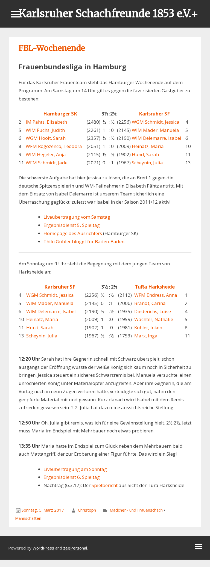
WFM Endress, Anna (155, 295)
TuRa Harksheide (155, 287)
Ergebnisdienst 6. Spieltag (71, 477)
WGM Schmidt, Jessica (155, 122)
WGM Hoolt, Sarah (46, 138)
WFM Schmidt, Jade (47, 162)
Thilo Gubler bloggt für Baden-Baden (83, 241)
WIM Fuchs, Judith (45, 130)
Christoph (87, 510)
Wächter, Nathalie (153, 319)
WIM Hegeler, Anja (46, 154)
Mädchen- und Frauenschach (136, 510)
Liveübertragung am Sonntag (75, 469)
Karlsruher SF (154, 114)
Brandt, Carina (150, 303)
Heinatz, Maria (148, 146)
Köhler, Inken (148, 327)
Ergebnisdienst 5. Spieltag (71, 225)
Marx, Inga (146, 336)
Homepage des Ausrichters (72, 233)
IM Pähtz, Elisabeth (46, 122)
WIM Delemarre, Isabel (156, 138)
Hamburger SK (60, 114)
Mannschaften (28, 518)
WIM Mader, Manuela (155, 130)
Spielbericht (105, 485)
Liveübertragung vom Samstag (76, 217)
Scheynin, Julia (147, 162)
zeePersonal (75, 548)
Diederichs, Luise (152, 311)
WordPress (43, 548)
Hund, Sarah (145, 154)
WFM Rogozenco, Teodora (54, 146)
